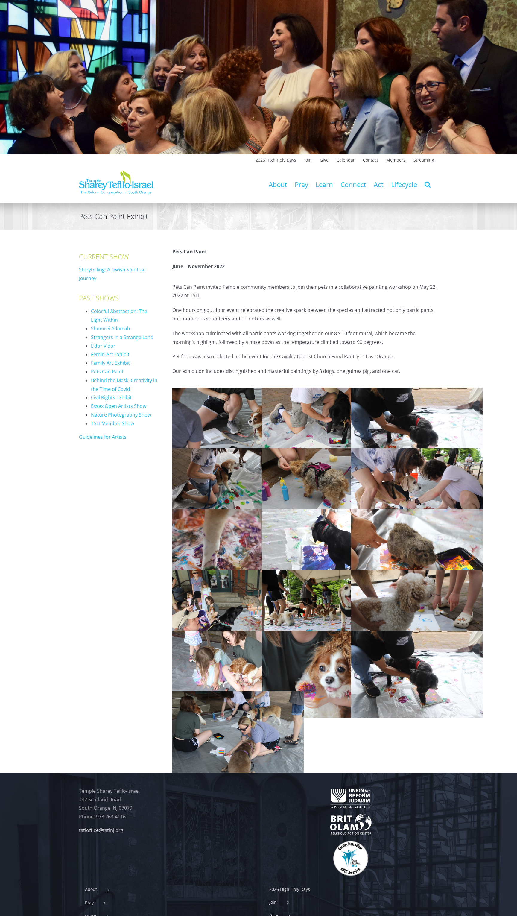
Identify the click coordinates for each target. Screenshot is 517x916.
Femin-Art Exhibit (110, 354)
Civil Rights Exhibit (111, 397)
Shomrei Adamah (110, 328)
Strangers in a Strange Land (122, 337)
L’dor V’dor (103, 346)
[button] (428, 184)
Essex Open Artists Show (118, 406)
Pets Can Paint (107, 371)
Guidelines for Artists (103, 437)
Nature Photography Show (121, 414)
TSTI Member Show (112, 423)
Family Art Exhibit (110, 363)
